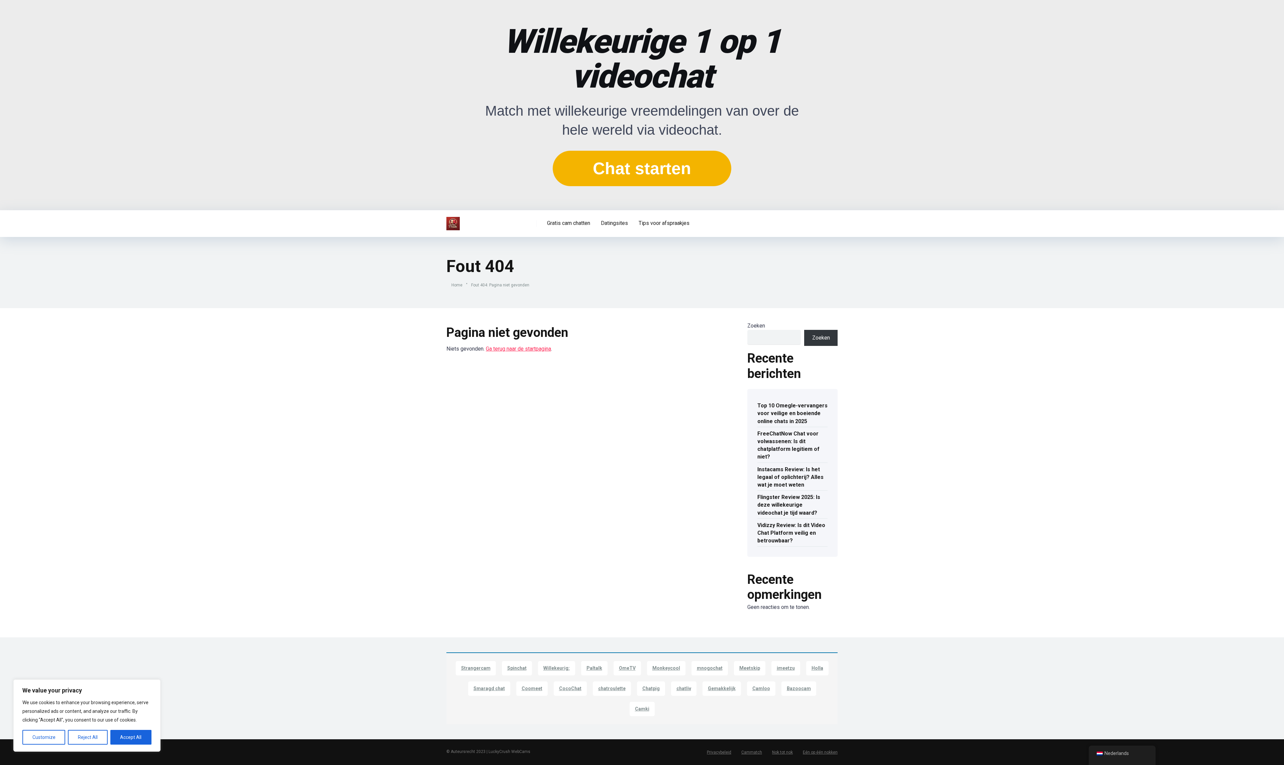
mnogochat (710, 668)
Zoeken (756, 326)
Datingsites (614, 223)
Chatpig (651, 688)
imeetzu (786, 668)
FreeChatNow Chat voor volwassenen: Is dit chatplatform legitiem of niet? (788, 445)
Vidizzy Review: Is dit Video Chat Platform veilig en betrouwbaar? (791, 533)
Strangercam (476, 668)
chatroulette (612, 688)
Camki (642, 709)
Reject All (88, 737)
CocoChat (570, 688)
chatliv (683, 688)
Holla (817, 668)
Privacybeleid (719, 752)
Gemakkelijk (722, 688)
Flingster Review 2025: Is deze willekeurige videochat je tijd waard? (788, 505)
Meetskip (749, 668)
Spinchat (517, 668)
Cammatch (751, 752)
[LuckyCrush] (453, 221)
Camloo (761, 688)
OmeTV (627, 668)
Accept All (130, 737)
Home (456, 285)
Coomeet (532, 688)
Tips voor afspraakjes (664, 223)
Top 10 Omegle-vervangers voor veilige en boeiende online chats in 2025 (792, 413)
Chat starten (642, 168)
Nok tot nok (782, 752)
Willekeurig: (556, 668)
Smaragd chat (489, 688)
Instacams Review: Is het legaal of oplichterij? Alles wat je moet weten (790, 477)
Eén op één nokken (820, 752)
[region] (86, 715)
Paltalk (594, 668)
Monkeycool (666, 668)
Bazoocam (799, 688)
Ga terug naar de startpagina (518, 349)
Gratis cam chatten (568, 223)
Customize (44, 737)
